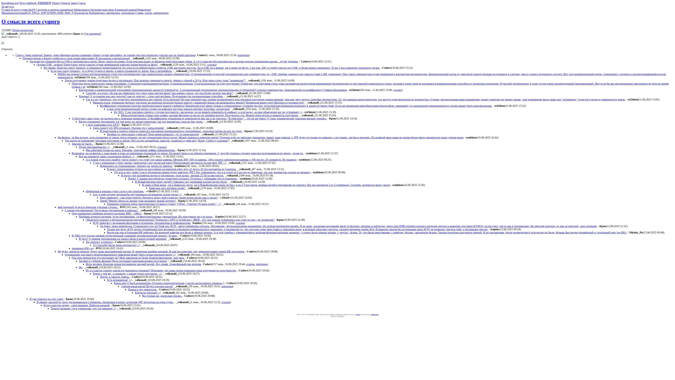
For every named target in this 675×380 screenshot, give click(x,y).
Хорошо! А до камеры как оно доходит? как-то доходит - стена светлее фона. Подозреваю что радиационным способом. (151, 96)
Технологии (81, 12)
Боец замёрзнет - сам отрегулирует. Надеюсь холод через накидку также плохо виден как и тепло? (159, 197)
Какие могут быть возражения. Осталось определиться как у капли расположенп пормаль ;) (169, 283)
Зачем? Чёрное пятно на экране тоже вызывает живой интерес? (138, 200)
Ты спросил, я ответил (99, 241)
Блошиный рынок (125, 9)
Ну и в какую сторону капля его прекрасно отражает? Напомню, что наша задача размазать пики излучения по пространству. (161, 270)
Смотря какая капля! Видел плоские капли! (147, 286)
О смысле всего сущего (15, 9)
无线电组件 (44, 3)
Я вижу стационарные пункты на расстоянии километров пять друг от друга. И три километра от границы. (171, 169)
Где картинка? (92, 33)
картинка (243, 55)
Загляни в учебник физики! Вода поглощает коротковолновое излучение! (123, 260)
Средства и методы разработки (54, 9)
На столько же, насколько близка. (162, 295)
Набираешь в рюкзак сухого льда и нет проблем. (115, 191)
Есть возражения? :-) (119, 279)
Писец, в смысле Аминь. (115, 276)
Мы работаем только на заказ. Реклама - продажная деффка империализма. (130, 150)
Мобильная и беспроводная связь (94, 9)
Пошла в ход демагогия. (142, 289)
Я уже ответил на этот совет (46, 298)
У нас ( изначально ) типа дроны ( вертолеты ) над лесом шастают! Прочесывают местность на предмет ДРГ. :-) (159, 162)
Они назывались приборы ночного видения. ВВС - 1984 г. (107, 213)
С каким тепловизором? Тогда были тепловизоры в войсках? (101, 210)
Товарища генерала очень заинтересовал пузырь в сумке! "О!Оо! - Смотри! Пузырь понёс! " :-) (164, 203)
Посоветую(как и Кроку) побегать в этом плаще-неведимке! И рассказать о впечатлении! (76, 58)
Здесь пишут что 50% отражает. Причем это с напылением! (128, 127)
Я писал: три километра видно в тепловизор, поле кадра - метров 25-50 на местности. (172, 175)
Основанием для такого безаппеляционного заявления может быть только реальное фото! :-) (120, 254)
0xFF (33, 9)
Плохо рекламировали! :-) (94, 146)
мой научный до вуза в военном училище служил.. (88, 207)
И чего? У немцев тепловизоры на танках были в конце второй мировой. (123, 238)
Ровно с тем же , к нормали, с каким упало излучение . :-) (127, 273)
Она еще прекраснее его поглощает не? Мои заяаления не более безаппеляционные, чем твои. (128, 257)
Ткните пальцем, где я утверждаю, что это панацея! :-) (83, 308)
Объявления (143, 9)
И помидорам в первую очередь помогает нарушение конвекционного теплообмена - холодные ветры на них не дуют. (171, 131)
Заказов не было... (82, 143)
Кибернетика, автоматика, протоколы (111, 12)
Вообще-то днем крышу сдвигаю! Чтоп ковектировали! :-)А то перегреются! (153, 134)
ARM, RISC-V (65, 12)
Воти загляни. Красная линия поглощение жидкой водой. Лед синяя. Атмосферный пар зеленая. (143, 264)
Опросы (65, 3)
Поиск (56, 3)
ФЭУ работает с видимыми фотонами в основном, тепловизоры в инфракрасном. (142, 222)
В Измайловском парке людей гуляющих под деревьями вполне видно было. (181, 181)
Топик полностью (22, 30)
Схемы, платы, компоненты (152, 12)
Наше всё (13, 3)
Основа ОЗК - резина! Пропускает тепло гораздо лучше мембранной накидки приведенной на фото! (97, 64)
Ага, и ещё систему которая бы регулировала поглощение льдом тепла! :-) (137, 194)
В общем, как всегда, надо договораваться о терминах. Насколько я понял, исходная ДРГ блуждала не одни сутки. (105, 302)
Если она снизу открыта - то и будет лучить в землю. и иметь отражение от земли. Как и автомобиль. (111, 70)
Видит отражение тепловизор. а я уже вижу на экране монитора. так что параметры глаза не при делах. (141, 121)
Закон (74, 3)
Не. (81, 267)
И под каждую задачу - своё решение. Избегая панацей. (77, 305)
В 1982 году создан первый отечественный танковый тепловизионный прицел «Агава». (125, 235)
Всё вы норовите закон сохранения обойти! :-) (106, 156)
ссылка (211, 64)
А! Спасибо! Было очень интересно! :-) (116, 245)
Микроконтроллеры (13, 12)
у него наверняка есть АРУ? (103, 124)
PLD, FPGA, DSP (35, 12)
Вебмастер (374, 314)
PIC (54, 12)
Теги (22, 3)
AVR (49, 12)
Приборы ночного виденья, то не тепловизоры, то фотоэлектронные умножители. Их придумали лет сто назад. (146, 216)
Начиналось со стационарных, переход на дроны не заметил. (136, 165)
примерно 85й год (83, 248)
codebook (31, 3)
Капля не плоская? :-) (147, 292)
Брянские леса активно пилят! (167, 188)
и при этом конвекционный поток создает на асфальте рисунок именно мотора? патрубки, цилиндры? (168, 108)
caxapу (358, 314)
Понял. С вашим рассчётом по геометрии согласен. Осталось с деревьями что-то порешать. (182, 178)
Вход (4, 3)
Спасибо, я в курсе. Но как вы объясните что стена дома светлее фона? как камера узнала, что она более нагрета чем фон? (159, 93)
